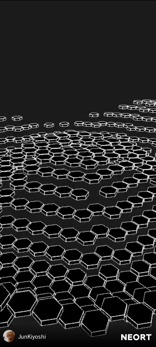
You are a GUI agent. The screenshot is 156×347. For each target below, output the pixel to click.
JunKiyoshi (32, 336)
